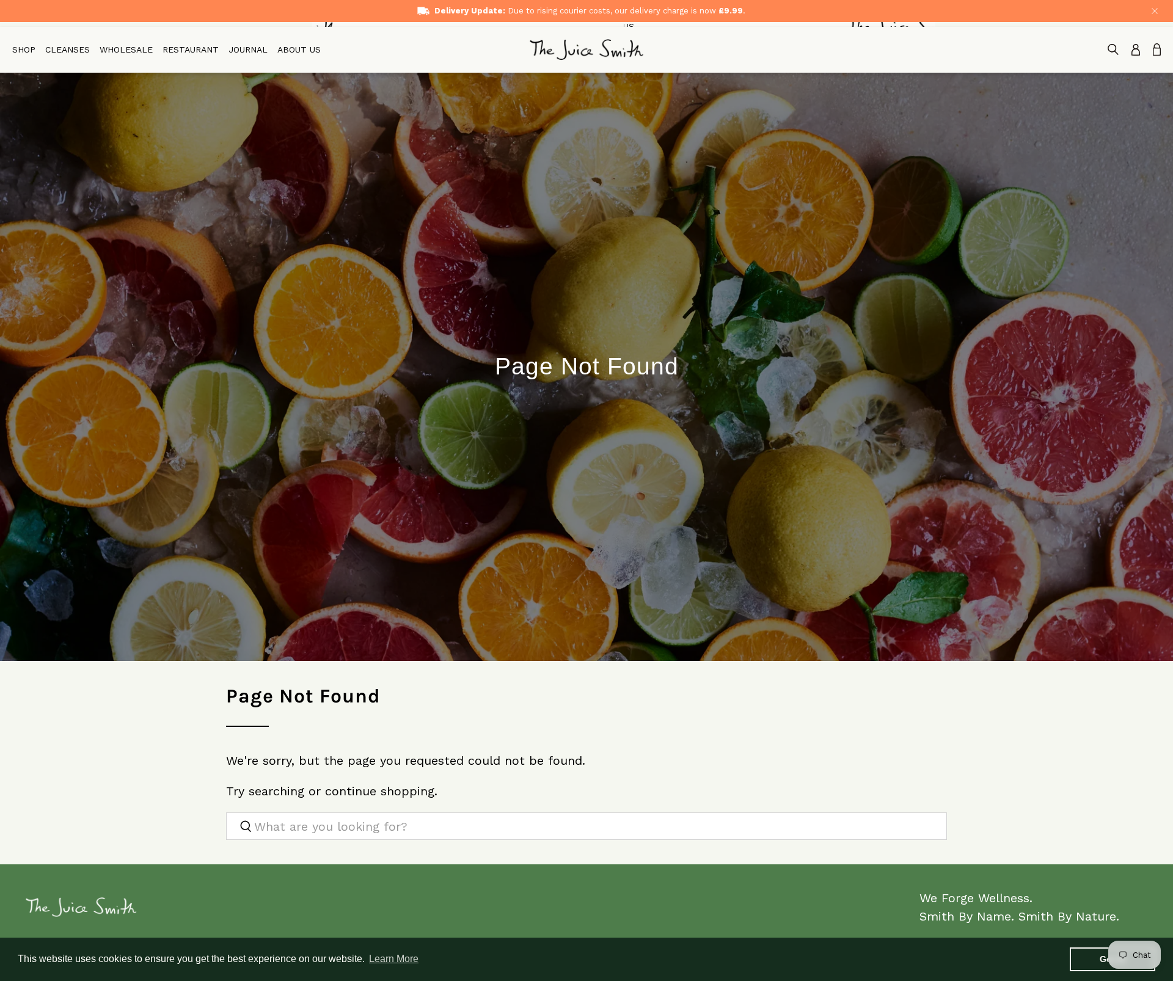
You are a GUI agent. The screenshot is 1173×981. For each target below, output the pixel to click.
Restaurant (191, 49)
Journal (248, 49)
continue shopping (379, 791)
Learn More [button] (393, 959)
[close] (1155, 11)
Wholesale (126, 49)
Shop (23, 49)
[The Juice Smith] (586, 50)
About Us (299, 49)
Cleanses (67, 49)
